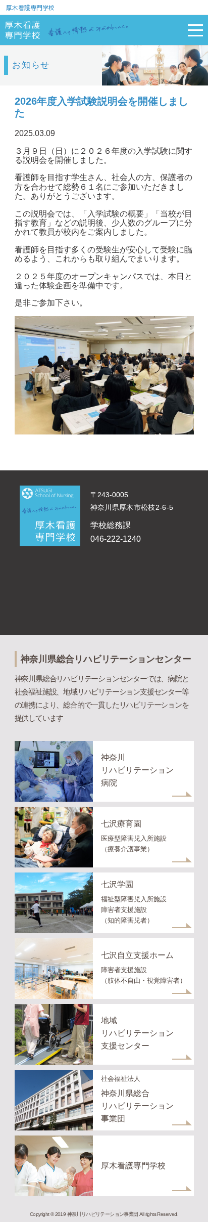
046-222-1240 (115, 539)
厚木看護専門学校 (30, 7)
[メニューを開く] (195, 30)
